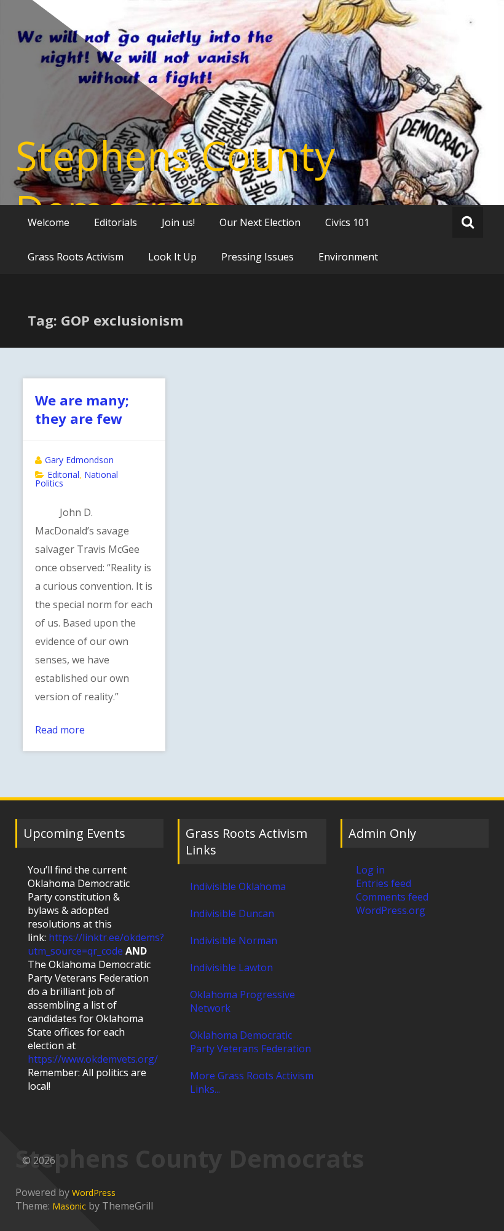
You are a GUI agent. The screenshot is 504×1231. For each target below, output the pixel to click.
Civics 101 (347, 222)
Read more (60, 730)
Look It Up (172, 257)
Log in (370, 870)
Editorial (63, 474)
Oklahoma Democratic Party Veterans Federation (250, 1041)
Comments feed (392, 897)
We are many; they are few (82, 409)
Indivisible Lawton (231, 967)
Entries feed (383, 883)
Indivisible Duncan (232, 913)
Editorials (115, 222)
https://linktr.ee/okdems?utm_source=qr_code (96, 944)
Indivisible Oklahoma (238, 886)
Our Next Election (260, 222)
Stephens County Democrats (175, 182)
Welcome (48, 222)
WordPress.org (390, 910)
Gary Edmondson (79, 460)
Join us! (178, 222)
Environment (348, 257)
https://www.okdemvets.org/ (93, 1059)
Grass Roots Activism (76, 257)
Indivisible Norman (233, 940)
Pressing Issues (257, 257)
